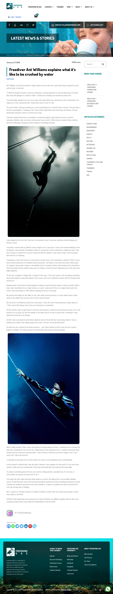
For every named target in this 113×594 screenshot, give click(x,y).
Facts (89, 138)
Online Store (53, 567)
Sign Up (52, 556)
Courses (48, 7)
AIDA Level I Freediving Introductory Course (93, 102)
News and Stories (72, 556)
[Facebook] (9, 526)
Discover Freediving (56, 559)
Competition (92, 124)
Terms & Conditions (90, 565)
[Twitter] (22, 526)
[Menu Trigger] (107, 5)
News (78, 7)
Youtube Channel (72, 570)
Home (8, 55)
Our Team (87, 561)
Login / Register (15, 17)
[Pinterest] (30, 526)
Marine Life (91, 148)
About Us (88, 7)
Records (90, 152)
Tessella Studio (65, 590)
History (90, 141)
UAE (88, 175)
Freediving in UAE (34, 7)
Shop (69, 7)
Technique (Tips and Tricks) (95, 163)
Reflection (91, 155)
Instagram (70, 567)
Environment (92, 127)
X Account (70, 574)
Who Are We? (88, 554)
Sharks (89, 158)
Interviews (70, 559)
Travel (89, 171)
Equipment (91, 131)
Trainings (90, 168)
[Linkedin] (26, 526)
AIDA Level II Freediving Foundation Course (92, 88)
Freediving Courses (56, 563)
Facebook (70, 563)
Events (89, 134)
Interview (10, 79)
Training (59, 7)
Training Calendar (55, 570)
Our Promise (88, 558)
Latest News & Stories (18, 55)
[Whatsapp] (13, 526)
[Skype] (34, 526)
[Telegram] (17, 526)
